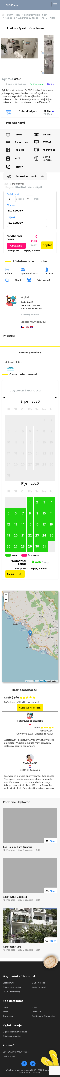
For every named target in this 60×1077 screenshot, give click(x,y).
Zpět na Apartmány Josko (23, 28)
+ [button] (6, 595)
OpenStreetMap (40, 681)
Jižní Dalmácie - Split (35, 14)
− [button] (6, 599)
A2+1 (48, 17)
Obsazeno (16, 245)
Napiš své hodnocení (30, 708)
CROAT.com (12, 5)
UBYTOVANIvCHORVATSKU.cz (16, 1052)
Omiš (5, 1007)
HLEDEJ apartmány (11, 991)
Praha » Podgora (27, 111)
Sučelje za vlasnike (12, 1036)
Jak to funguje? (39, 987)
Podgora (10, 17)
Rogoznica (8, 1016)
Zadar (34, 1007)
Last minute (8, 983)
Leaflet (28, 681)
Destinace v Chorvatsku (43, 1016)
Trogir (5, 1011)
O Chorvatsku (38, 983)
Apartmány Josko (28, 17)
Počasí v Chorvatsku (12, 987)
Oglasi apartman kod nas (15, 1031)
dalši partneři (9, 1056)
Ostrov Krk (36, 1011)
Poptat (47, 245)
